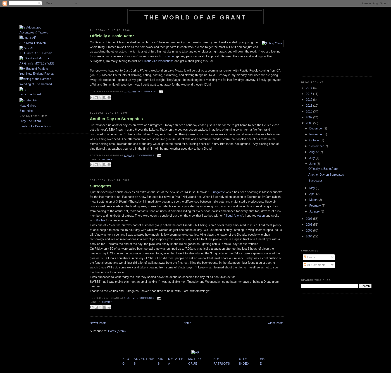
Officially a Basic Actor (112, 36)
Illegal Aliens (233, 215)
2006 (309, 224)
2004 (309, 236)
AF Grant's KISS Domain (35, 53)
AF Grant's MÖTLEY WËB (36, 63)
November (316, 134)
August (314, 152)
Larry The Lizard (30, 94)
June (313, 163)
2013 (309, 94)
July (312, 158)
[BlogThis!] (96, 97)
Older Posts (276, 323)
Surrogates (100, 186)
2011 (309, 105)
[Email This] (92, 97)
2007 (309, 218)
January (315, 211)
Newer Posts (98, 323)
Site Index (26, 110)
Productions (158, 61)
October (315, 140)
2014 (309, 88)
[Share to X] (100, 97)
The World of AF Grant (195, 17)
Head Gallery (27, 105)
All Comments (316, 265)
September (316, 146)
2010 (309, 111)
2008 (309, 123)
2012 (309, 99)
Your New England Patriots (37, 73)
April (312, 194)
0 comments (147, 91)
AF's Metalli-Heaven (32, 43)
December (316, 128)
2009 (309, 117)
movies (107, 159)
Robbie (100, 220)
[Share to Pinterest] (109, 97)
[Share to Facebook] (105, 97)
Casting (167, 56)
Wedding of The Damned (35, 84)
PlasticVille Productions (35, 126)
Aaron (261, 215)
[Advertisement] (33, 206)
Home (187, 323)
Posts (310, 257)
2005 (309, 230)
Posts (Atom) (117, 331)
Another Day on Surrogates (116, 119)
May (312, 188)
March (313, 199)
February (315, 205)
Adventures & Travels (33, 32)
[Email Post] (160, 91)
